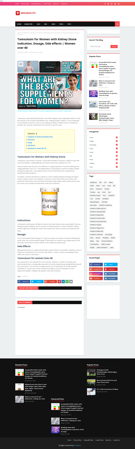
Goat (103, 152)
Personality (108, 234)
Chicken (107, 189)
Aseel (98, 186)
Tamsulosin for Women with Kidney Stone (40, 137)
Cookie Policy (47, 4)
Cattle (103, 141)
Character (103, 145)
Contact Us (64, 4)
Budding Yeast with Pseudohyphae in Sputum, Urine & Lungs (108, 93)
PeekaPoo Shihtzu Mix (96, 231)
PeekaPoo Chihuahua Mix (97, 212)
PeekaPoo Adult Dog (105, 205)
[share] (77, 75)
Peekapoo (77, 445)
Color (103, 148)
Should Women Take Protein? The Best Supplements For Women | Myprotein (49, 76)
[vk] (111, 274)
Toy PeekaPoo (94, 244)
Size (103, 167)
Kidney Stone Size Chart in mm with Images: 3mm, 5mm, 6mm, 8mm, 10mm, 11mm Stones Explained (36, 387)
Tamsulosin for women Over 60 (37, 148)
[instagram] (112, 4)
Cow (91, 199)
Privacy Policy (25, 4)
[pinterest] (115, 4)
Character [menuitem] (28, 24)
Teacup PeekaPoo (106, 241)
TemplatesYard (31, 446)
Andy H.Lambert (24, 52)
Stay (97, 241)
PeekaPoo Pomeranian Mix (98, 221)
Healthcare (25, 33)
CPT (105, 182)
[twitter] (108, 4)
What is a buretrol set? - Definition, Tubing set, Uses (107, 83)
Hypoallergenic (94, 202)
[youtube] (96, 278)
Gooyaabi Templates (52, 446)
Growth (97, 199)
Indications (31, 139)
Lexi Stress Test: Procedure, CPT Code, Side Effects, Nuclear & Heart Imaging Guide (108, 105)
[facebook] (105, 4)
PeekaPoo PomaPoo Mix (97, 218)
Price (103, 160)
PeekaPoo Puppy (95, 195)
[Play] (18, 71)
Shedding (105, 238)
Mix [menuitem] (45, 24)
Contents (31, 133)
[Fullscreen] (37, 71)
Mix (103, 156)
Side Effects (31, 145)
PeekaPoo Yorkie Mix (96, 234)
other (111, 247)
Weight (92, 247)
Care (103, 137)
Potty (91, 238)
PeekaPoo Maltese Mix (96, 215)
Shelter (113, 238)
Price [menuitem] (61, 24)
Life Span (104, 202)
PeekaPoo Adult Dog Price (98, 208)
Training (92, 192)
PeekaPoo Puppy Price (97, 228)
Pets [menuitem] (69, 24)
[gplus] (118, 4)
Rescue (98, 238)
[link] (21, 76)
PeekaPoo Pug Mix (95, 225)
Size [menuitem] (38, 24)
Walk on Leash (105, 244)
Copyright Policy (36, 4)
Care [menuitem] (53, 24)
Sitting (92, 241)
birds (91, 189)
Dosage (30, 142)
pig (99, 192)
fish (100, 182)
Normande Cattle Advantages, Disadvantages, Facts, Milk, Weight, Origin (106, 117)
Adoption (111, 195)
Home (17, 4)
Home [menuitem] (19, 24)
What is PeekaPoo (102, 247)
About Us (56, 4)
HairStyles (105, 199)
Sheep (103, 163)
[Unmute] (21, 71)
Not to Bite (93, 205)
